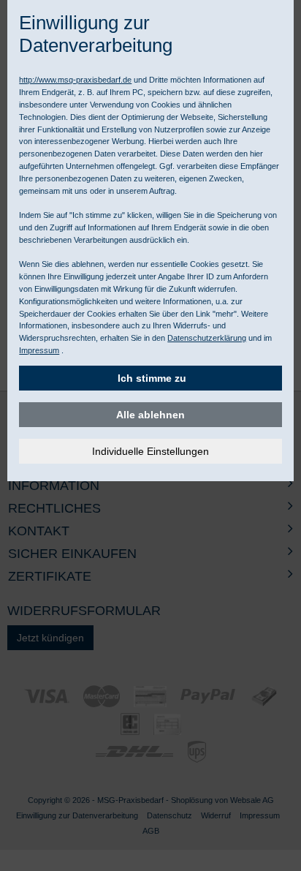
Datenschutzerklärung (206, 337)
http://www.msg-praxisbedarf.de (75, 79)
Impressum (39, 350)
